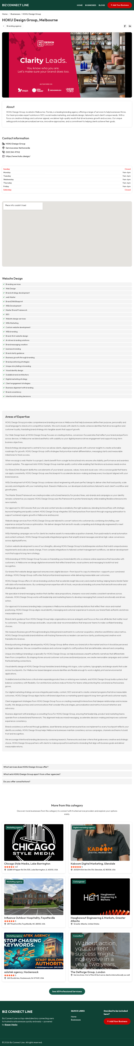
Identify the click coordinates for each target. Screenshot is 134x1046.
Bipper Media (11, 1024)
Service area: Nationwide (18, 148)
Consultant (78, 936)
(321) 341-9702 (13, 152)
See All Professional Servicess (67, 991)
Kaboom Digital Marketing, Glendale (93, 863)
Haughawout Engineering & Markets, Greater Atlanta (98, 919)
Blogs (102, 5)
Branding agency (14, 26)
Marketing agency (14, 827)
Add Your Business (120, 5)
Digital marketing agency (84, 827)
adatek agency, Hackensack (21, 972)
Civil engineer (79, 882)
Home (80, 5)
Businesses (90, 5)
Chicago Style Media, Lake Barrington (27, 863)
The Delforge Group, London (88, 972)
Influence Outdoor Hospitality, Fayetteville (29, 917)
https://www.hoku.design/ (18, 156)
